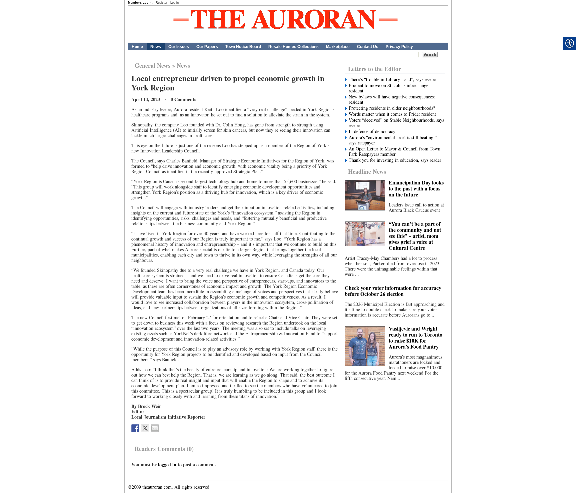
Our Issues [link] (178, 46)
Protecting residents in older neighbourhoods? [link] (392, 108)
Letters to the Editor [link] (374, 68)
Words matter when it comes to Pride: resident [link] (392, 114)
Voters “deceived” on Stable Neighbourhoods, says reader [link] (396, 122)
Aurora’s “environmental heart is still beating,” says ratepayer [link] (393, 140)
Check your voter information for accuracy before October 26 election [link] (393, 291)
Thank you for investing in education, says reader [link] (395, 160)
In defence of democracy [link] (372, 131)
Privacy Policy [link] (399, 46)
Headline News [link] (367, 171)
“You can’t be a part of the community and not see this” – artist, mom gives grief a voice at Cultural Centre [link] (415, 236)
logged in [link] (167, 464)
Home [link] (137, 46)
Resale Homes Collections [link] (293, 46)
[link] (135, 428)
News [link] (155, 46)
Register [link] (161, 2)
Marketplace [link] (338, 46)
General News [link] (152, 65)
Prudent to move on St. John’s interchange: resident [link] (389, 88)
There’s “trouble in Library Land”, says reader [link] (392, 79)
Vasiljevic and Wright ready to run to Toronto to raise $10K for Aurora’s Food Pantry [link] (415, 337)
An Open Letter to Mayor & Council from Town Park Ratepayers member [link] (394, 151)
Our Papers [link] (207, 46)
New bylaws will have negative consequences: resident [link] (392, 99)
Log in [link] (174, 2)
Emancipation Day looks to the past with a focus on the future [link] (416, 188)
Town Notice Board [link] (243, 46)
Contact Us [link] (367, 46)
